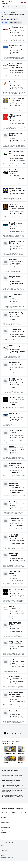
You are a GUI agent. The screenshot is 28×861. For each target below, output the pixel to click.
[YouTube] (12, 842)
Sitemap (2, 855)
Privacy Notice (4, 848)
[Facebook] (4, 842)
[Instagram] (9, 842)
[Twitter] (6, 842)
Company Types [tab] (5, 812)
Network (5, 3)
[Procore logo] (7, 1)
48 (20, 733)
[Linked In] (1, 842)
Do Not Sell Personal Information (7, 852)
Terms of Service (4, 850)
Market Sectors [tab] (15, 812)
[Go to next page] (23, 733)
